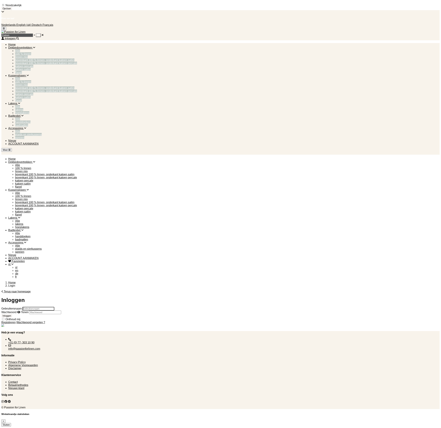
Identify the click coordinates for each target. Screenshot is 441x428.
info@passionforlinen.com (24, 348)
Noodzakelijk (14, 5)
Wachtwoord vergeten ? (30, 322)
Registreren (8, 322)
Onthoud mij (13, 319)
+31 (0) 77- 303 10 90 (21, 342)
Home (12, 282)
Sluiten (6, 425)
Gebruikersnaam (11, 308)
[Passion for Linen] (13, 31)
